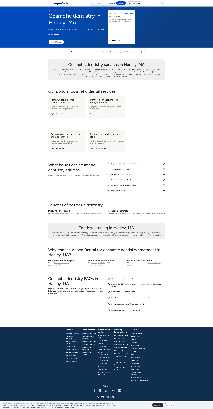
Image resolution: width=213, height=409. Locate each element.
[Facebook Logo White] (100, 390)
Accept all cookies (157, 405)
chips (94, 141)
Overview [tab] (78, 52)
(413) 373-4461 (135, 3)
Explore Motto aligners (98, 114)
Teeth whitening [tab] (115, 52)
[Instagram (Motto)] (93, 390)
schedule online (110, 77)
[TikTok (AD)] (106, 390)
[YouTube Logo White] (113, 390)
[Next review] (119, 41)
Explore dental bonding (98, 148)
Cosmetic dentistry (60, 70)
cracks (99, 141)
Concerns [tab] (96, 52)
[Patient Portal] (162, 3)
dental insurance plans (61, 263)
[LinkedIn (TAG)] (119, 390)
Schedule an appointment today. (148, 235)
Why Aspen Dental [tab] (130, 52)
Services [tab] (87, 52)
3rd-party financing (154, 263)
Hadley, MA (112, 3)
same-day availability (98, 263)
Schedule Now (56, 42)
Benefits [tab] (104, 52)
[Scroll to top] (71, 52)
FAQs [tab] (141, 52)
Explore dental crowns (58, 148)
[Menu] (51, 3)
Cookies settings (170, 405)
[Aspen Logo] (61, 3)
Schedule (121, 3)
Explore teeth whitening (59, 114)
